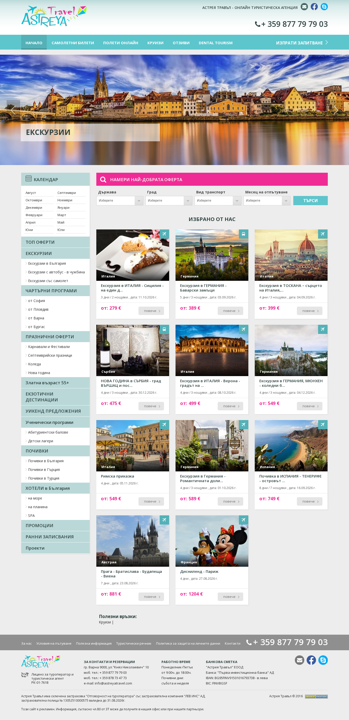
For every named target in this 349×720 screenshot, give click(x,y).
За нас (26, 643)
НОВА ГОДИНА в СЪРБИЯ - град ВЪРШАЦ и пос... (131, 383)
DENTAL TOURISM (216, 42)
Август (31, 192)
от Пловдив (38, 309)
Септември (66, 192)
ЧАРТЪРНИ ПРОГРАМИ (51, 291)
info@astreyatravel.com (113, 683)
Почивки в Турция (43, 478)
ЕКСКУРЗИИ (39, 253)
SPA (31, 515)
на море (35, 498)
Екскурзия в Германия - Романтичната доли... (203, 478)
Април (31, 222)
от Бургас (36, 326)
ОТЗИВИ (181, 42)
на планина (38, 506)
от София (36, 300)
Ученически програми (49, 422)
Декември (34, 207)
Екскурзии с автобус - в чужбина (56, 272)
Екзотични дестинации (77, 132)
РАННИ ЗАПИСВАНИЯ (50, 537)
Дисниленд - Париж (199, 571)
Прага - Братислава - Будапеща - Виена (131, 573)
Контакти (232, 643)
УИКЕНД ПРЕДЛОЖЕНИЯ (53, 411)
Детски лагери (40, 440)
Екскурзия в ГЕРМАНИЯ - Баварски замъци (203, 288)
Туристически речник (134, 643)
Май (60, 222)
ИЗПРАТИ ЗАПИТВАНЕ (299, 43)
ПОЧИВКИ (37, 451)
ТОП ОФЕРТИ (40, 242)
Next (335, 110)
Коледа (34, 364)
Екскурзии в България (47, 263)
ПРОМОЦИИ (39, 525)
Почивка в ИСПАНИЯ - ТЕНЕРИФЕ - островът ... (290, 478)
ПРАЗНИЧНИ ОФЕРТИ (50, 337)
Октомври (34, 200)
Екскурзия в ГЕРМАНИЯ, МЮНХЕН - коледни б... (291, 383)
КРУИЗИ (155, 42)
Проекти (35, 548)
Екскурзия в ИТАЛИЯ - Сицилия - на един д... (132, 288)
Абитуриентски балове (48, 432)
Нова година (39, 372)
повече (150, 310)
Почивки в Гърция (44, 469)
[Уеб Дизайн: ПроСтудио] (316, 696)
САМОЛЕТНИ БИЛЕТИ (73, 42)
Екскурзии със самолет (48, 280)
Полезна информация (94, 643)
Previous (13, 110)
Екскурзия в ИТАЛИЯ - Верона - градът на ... (210, 383)
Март (61, 215)
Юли (61, 229)
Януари (63, 207)
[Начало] (54, 26)
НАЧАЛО (34, 42)
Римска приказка (117, 476)
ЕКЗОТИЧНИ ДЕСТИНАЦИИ (42, 397)
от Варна (36, 318)
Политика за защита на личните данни (188, 643)
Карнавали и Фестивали (49, 346)
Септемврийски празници (50, 355)
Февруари (34, 215)
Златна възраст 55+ (47, 383)
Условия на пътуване (54, 643)
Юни (29, 229)
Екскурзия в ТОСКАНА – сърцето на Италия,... (290, 288)
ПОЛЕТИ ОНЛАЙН (120, 42)
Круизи (105, 622)
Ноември (64, 200)
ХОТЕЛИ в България (48, 488)
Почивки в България (46, 460)
